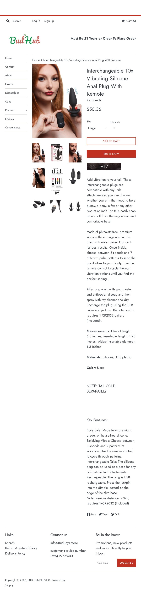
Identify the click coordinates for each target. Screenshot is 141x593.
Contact (9, 67)
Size (89, 121)
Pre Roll (16, 110)
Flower (9, 84)
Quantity (115, 122)
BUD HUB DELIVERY (39, 580)
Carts (8, 102)
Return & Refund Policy (21, 548)
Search (10, 543)
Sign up (49, 21)
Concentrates (12, 127)
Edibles (9, 119)
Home (8, 58)
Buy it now (111, 154)
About (8, 75)
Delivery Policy (15, 553)
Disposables (12, 93)
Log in (36, 21)
